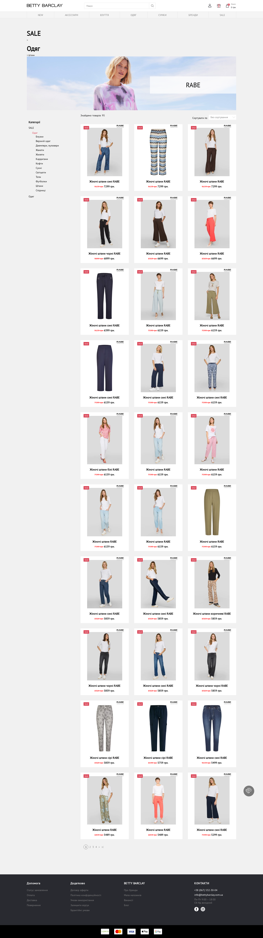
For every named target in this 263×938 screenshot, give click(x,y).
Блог (126, 905)
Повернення (34, 905)
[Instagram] (203, 909)
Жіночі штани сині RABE (104, 181)
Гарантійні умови (80, 910)
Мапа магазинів (132, 895)
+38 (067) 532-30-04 (205, 890)
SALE (34, 33)
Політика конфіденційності (85, 895)
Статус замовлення (37, 890)
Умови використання (82, 900)
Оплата (31, 895)
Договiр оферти (79, 890)
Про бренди (131, 890)
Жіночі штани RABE (158, 181)
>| (102, 847)
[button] (248, 791)
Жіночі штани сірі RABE (104, 757)
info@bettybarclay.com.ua (208, 894)
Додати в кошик (106, 186)
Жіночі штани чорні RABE (105, 253)
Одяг (33, 48)
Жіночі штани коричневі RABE (212, 613)
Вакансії (128, 900)
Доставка (32, 900)
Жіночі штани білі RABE (104, 469)
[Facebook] (196, 909)
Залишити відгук (79, 905)
